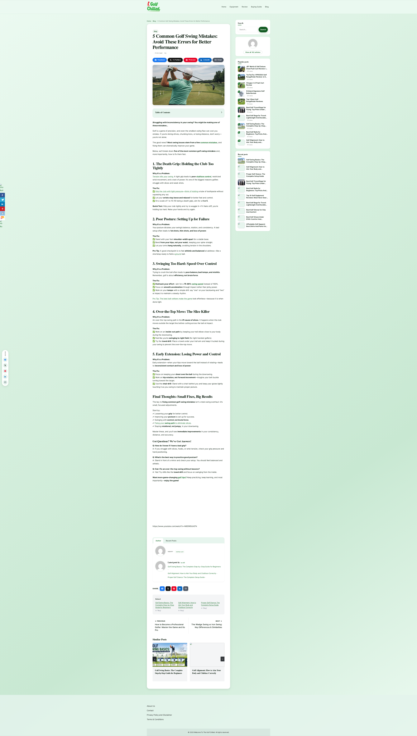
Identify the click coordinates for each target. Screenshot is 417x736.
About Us (151, 706)
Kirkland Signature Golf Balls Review (255, 92)
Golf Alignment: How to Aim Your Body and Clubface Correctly (192, 573)
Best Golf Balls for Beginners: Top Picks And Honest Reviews (256, 133)
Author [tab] (158, 541)
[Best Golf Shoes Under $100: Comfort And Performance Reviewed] (241, 218)
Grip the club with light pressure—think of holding (176, 191)
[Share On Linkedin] (2, 204)
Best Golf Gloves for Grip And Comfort (256, 211)
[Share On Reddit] (2, 213)
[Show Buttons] (2, 188)
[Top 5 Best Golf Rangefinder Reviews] (241, 102)
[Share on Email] (185, 588)
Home (224, 7)
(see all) (183, 563)
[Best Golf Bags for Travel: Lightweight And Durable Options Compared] (241, 118)
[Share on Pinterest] (173, 588)
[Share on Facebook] (162, 588)
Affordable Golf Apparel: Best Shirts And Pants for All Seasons (256, 225)
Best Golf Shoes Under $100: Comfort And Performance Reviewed (255, 218)
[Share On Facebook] (2, 195)
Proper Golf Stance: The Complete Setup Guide (186, 577)
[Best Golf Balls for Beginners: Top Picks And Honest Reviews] (241, 134)
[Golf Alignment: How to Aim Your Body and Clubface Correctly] (207, 655)
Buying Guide (256, 7)
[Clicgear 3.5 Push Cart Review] (241, 85)
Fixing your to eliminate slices (173, 423)
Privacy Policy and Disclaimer (159, 715)
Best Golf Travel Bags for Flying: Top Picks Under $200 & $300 (256, 108)
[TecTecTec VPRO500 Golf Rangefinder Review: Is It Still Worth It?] (241, 77)
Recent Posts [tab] (171, 541)
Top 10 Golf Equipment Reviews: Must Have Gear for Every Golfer (256, 196)
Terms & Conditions (155, 719)
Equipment (234, 7)
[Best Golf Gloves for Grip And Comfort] (241, 211)
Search (263, 29)
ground (178, 254)
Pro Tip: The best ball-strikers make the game (172, 299)
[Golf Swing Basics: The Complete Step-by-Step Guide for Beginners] (170, 655)
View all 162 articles (252, 52)
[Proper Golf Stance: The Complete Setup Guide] (241, 175)
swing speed (197, 284)
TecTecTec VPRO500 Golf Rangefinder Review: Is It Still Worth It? (256, 76)
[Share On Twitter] (2, 199)
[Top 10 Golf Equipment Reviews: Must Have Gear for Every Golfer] (241, 197)
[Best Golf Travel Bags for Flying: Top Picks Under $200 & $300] (241, 110)
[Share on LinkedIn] (179, 588)
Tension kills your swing (163, 176)
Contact (150, 710)
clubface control (203, 176)
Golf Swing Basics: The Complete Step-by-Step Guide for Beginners (194, 567)
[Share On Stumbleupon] (2, 218)
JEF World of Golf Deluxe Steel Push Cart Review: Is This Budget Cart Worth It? (256, 68)
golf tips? (182, 477)
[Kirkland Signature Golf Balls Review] (241, 93)
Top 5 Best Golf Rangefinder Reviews (254, 100)
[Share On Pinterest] (2, 209)
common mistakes (208, 142)
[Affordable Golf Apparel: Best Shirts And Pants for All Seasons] (241, 225)
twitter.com (180, 552)
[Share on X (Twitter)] (168, 588)
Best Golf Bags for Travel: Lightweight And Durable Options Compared (256, 117)
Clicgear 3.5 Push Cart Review (255, 84)
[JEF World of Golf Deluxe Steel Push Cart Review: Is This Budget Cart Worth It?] (241, 69)
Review (244, 7)
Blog (267, 7)
